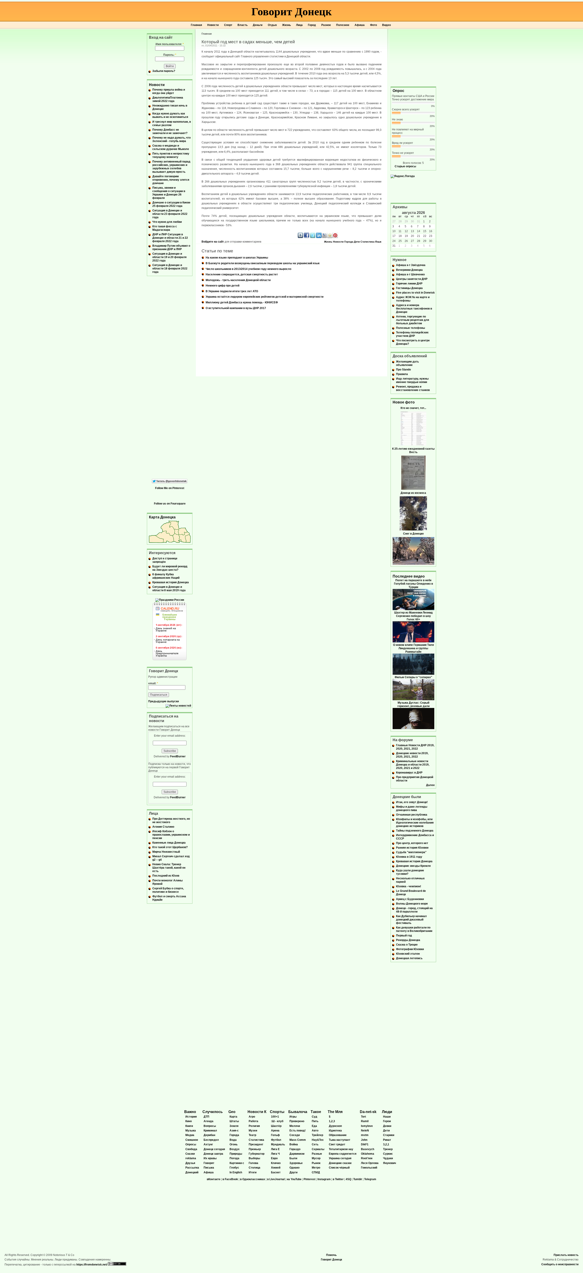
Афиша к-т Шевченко (410, 274)
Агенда (208, 1121)
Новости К (257, 1112)
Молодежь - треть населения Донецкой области (238, 280)
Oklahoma (367, 1153)
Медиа (189, 1135)
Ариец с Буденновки (410, 899)
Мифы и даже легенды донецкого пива (411, 808)
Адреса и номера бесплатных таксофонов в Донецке (414, 309)
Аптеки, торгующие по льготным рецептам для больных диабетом (412, 320)
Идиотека (335, 1130)
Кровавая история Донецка (170, 582)
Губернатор (256, 1153)
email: (153, 683)
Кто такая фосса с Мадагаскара (164, 228)
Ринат (387, 1139)
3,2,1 (386, 1144)
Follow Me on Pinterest (169, 488)
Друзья (190, 1163)
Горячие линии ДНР (409, 283)
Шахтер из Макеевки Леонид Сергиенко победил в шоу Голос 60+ (413, 616)
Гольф (275, 1135)
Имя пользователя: (170, 44)
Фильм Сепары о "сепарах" (413, 677)
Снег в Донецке (413, 533)
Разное (326, 25)
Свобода (191, 1149)
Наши (387, 1116)
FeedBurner (178, 756)
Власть (243, 25)
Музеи (253, 1130)
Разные (317, 1153)
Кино (188, 1121)
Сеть (315, 1144)
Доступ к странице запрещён (164, 560)
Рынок (316, 1163)
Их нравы (210, 1158)
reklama (190, 1158)
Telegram (370, 1179)
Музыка (190, 1130)
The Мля (335, 1112)
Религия (254, 1126)
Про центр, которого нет (412, 843)
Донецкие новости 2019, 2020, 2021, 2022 (412, 755)
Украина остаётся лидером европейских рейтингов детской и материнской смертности (264, 296)
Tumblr (357, 1179)
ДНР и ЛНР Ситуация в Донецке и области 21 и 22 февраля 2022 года (170, 238)
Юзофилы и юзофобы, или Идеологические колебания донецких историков (415, 823)
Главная (196, 25)
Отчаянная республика (411, 814)
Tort (363, 1116)
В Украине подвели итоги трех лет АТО (232, 291)
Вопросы (210, 1126)
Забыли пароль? (163, 71)
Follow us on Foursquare (170, 503)
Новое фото (404, 402)
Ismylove (367, 1126)
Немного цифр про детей (222, 285)
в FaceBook (230, 1179)
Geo (231, 1112)
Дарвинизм (296, 1153)
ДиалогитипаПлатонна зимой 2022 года (167, 99)
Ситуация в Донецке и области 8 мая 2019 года (169, 588)
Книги (189, 1126)
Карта (233, 1116)
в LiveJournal (276, 1179)
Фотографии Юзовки (410, 949)
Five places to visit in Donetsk (415, 292)
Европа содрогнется (342, 1153)
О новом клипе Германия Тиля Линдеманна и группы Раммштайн (413, 648)
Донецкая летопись (409, 958)
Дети (357, 241)
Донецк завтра (213, 1153)
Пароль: (169, 54)
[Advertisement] (413, 57)
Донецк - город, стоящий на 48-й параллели (414, 910)
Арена (275, 1130)
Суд (314, 1116)
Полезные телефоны (410, 328)
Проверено (296, 1121)
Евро (274, 1158)
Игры (293, 1116)
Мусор (316, 1158)
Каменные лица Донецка (169, 842)
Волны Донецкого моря (412, 903)
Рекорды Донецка (408, 940)
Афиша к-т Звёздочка (410, 265)
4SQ (348, 1179)
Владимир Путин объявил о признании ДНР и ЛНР (171, 247)
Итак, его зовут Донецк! (412, 802)
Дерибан (209, 1135)
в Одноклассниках (252, 1179)
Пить (315, 1121)
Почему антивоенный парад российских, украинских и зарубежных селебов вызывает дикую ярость (171, 166)
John (364, 1139)
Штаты (234, 1121)
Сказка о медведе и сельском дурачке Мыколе (170, 147)
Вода (233, 1139)
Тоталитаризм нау (341, 1149)
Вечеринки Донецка (409, 269)
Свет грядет (337, 1144)
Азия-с (234, 1130)
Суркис (388, 1153)
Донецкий (191, 1172)
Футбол (276, 1139)
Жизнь (286, 25)
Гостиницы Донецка (409, 288)
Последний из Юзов (165, 875)
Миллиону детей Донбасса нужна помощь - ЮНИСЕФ (242, 302)
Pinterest (309, 1179)
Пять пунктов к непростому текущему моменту (170, 155)
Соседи (294, 1135)
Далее (430, 785)
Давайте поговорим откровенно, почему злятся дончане (170, 180)
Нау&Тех (318, 1139)
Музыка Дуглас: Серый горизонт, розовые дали (413, 704)
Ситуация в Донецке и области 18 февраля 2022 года (169, 269)
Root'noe (367, 1158)
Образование (338, 1135)
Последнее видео (409, 576)
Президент (256, 1144)
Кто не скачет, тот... (413, 408)
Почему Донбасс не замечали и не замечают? (169, 131)
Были (293, 1158)
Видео (386, 25)
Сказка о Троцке (407, 944)
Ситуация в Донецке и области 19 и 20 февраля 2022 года (169, 257)
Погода (234, 1158)
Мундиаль (278, 1144)
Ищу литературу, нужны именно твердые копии (412, 380)
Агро (252, 1116)
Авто (315, 1130)
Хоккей (275, 1167)
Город (312, 25)
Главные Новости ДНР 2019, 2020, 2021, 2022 (415, 747)
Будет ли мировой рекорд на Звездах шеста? (169, 568)
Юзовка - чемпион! (408, 886)
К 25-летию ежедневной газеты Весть (413, 450)
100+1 (275, 1116)
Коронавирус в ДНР (409, 772)
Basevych (367, 1149)
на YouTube (294, 1179)
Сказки (190, 1153)
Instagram (324, 1179)
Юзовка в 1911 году (409, 856)
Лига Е (275, 1149)
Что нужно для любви (167, 221)
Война (293, 1144)
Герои (387, 1121)
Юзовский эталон (408, 953)
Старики (388, 1135)
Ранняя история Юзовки (412, 847)
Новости (213, 25)
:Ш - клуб (277, 1121)
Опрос (398, 91)
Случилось (212, 1112)
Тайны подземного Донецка (414, 830)
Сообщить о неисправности (559, 1264)
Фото (373, 25)
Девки (387, 1126)
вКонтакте (213, 1179)
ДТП (206, 1116)
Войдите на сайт (213, 241)
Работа (253, 1121)
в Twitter (338, 1179)
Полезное (342, 25)
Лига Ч (275, 1153)
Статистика (367, 241)
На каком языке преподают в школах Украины (237, 257)
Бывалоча (297, 1112)
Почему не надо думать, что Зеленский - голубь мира (171, 139)
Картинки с (237, 1163)
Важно (190, 1112)
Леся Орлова (369, 1163)
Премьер (255, 1149)
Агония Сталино (163, 826)
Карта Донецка (162, 517)
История (191, 1116)
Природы (236, 1153)
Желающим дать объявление (407, 363)
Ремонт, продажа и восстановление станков (413, 388)
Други (293, 1172)
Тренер (388, 1149)
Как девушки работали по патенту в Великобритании (414, 929)
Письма (209, 1167)
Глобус (234, 1167)
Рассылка (192, 1167)
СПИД (316, 1172)
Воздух (235, 1149)
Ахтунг (208, 1144)
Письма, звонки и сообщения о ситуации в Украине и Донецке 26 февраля (168, 193)
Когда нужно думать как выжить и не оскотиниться (170, 115)
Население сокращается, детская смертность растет (242, 274)
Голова (253, 1163)
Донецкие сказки (340, 1163)
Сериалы (318, 1149)
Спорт (228, 25)
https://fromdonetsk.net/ (91, 1264)
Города (348, 241)
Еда (314, 1126)
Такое (316, 1112)
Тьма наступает (339, 1139)
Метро (316, 1167)
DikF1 (364, 1144)
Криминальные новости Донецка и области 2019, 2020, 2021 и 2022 (412, 765)
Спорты (277, 1112)
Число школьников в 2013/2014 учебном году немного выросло (248, 269)
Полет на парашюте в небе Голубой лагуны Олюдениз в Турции (413, 584)
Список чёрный (339, 1167)
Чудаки (388, 1158)
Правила (402, 374)
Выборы (254, 1158)
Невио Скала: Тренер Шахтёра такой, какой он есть (168, 868)
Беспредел (211, 1139)
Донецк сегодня (214, 1149)
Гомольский (369, 1167)
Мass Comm (297, 1139)
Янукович (389, 1163)
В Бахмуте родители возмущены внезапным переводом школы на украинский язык (263, 263)
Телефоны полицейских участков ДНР (412, 334)
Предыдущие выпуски (163, 701)
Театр (252, 1135)
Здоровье (296, 1163)
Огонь (234, 1144)
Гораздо (294, 1149)
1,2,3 (332, 1121)
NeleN (365, 1130)
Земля (234, 1126)
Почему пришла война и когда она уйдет (168, 91)
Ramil (364, 1121)
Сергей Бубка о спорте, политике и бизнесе (168, 890)
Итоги (252, 1172)
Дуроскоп (335, 1126)
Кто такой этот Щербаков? (170, 847)
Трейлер (317, 1135)
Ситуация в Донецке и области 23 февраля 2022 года (169, 214)
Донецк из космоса (413, 492)
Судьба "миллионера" (411, 852)
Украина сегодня (340, 1158)
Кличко (276, 1163)
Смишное (191, 1139)
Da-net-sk (368, 1112)
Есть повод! (297, 1130)
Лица (299, 25)
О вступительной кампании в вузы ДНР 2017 (236, 308)
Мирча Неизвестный (166, 851)
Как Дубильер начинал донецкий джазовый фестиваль (411, 920)
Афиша (360, 25)
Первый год (404, 935)
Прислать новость (566, 1255)
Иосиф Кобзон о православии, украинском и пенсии (171, 835)
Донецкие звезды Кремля (413, 865)
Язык (378, 241)
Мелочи (294, 1126)
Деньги (257, 25)
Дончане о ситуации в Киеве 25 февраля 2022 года (171, 204)
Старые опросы (405, 166)
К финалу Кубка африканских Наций (165, 576)
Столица (254, 1167)
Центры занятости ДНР (411, 279)
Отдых (272, 25)
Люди (387, 1112)
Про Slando (403, 369)
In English (236, 1172)
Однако (294, 1167)
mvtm (364, 1135)
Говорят (209, 1163)
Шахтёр (276, 1126)
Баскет (276, 1172)
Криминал (210, 1130)
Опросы (190, 1144)
